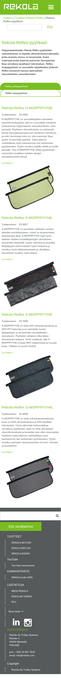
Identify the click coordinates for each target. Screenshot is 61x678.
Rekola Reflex (35, 18)
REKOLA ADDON (20, 553)
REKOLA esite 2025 (22, 577)
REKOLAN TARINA (21, 596)
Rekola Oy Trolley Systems (25, 669)
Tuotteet (20, 18)
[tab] (30, 86)
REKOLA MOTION (21, 542)
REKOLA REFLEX (21, 548)
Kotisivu (8, 18)
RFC (13, 602)
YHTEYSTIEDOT (17, 629)
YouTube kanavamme (23, 565)
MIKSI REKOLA (19, 591)
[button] (51, 7)
